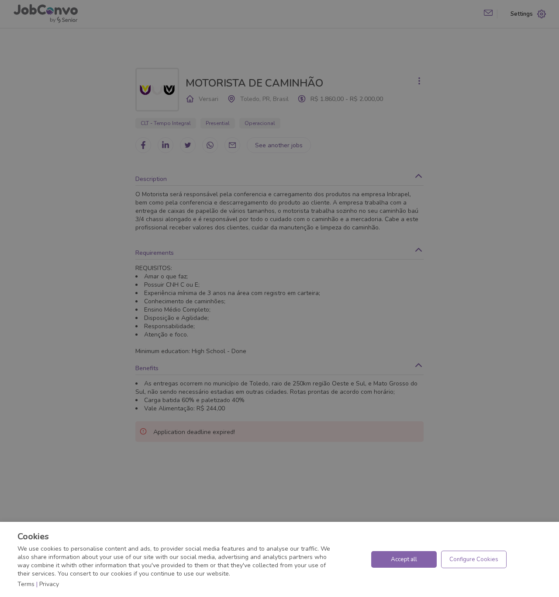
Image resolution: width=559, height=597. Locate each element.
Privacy (49, 584)
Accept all (404, 559)
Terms (26, 584)
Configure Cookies (473, 559)
